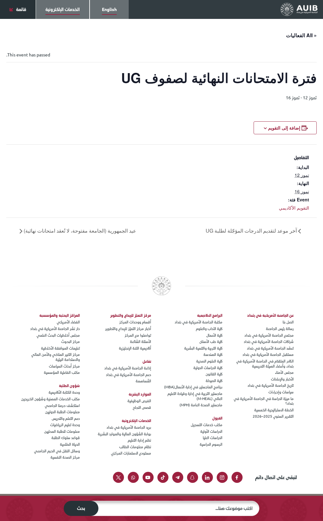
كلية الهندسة (212, 354)
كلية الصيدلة (214, 380)
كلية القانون (214, 374)
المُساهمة (143, 381)
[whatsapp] (133, 477)
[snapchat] (192, 477)
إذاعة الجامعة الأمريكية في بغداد (127, 368)
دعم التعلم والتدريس (66, 418)
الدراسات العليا (212, 437)
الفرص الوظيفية (139, 400)
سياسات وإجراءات (281, 392)
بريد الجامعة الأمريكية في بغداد (129, 427)
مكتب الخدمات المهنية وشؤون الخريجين (50, 399)
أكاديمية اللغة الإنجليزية (135, 348)
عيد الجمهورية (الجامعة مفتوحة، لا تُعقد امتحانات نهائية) (79, 230)
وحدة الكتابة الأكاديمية (64, 392)
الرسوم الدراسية (211, 444)
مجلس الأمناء (284, 372)
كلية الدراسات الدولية (207, 367)
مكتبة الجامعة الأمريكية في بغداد (198, 322)
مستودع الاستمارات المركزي (131, 453)
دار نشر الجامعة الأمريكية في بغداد (55, 328)
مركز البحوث (70, 341)
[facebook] (237, 477)
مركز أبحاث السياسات (64, 366)
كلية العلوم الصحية (209, 361)
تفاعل (147, 361)
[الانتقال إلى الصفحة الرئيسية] (299, 9)
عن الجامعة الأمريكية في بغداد (270, 315)
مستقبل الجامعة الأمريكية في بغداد (268, 354)
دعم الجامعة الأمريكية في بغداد (128, 374)
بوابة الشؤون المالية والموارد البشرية (124, 434)
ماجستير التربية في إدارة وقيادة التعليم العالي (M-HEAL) (194, 396)
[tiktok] (162, 477)
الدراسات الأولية (211, 431)
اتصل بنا (288, 322)
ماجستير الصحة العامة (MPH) (200, 405)
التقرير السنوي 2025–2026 (273, 416)
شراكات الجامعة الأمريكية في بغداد (269, 341)
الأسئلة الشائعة (140, 341)
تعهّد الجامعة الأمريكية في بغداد (270, 348)
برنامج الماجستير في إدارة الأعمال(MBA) (193, 387)
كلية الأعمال (214, 335)
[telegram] (177, 477)
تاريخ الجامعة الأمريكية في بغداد (271, 385)
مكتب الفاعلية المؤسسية (62, 372)
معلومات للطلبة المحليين (62, 431)
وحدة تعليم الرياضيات (65, 424)
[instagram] (222, 477)
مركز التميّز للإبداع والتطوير (130, 315)
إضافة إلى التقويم (284, 127)
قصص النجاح (142, 407)
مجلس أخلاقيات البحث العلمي (58, 335)
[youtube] (148, 477)
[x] (118, 477)
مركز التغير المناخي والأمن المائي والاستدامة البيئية (55, 357)
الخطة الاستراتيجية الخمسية (274, 410)
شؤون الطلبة (69, 386)
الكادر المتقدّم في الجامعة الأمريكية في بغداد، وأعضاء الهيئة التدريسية (265, 364)
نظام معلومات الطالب (135, 446)
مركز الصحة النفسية (65, 457)
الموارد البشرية (140, 394)
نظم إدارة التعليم (139, 440)
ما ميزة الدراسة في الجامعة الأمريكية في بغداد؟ (264, 401)
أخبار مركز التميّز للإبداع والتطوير (128, 328)
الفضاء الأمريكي (68, 322)
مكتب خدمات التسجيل (206, 424)
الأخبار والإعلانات (282, 379)
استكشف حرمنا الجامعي (62, 405)
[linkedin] (207, 477)
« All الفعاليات (301, 35)
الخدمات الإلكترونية (136, 421)
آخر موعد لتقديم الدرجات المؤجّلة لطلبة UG (252, 230)
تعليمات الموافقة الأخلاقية (60, 348)
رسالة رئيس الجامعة (280, 328)
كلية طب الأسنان (210, 341)
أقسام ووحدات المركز (135, 322)
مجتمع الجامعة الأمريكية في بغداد (269, 335)
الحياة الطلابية (70, 444)
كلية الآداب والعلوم (209, 328)
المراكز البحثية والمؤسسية (59, 315)
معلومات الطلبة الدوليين (62, 411)
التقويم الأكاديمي (294, 208)
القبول (217, 418)
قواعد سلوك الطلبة (65, 437)
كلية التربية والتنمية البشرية (203, 348)
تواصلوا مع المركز (138, 335)
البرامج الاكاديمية (209, 315)
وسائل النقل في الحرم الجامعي (57, 451)
